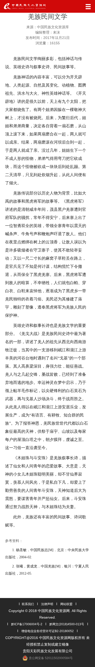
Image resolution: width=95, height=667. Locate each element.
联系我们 (28, 604)
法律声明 (47, 604)
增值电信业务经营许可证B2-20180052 (47, 631)
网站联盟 (66, 604)
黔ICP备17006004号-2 (26, 624)
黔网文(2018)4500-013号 (66, 624)
